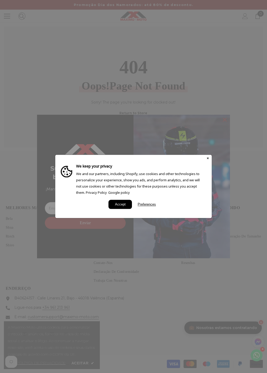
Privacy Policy (96, 192)
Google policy (119, 192)
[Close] (207, 158)
